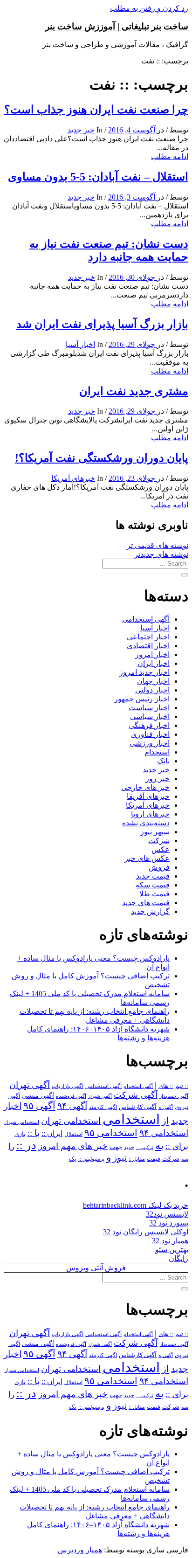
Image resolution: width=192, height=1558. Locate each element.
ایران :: (51, 1133)
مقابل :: (137, 1159)
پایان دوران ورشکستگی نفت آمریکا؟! (101, 458)
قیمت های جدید (146, 903)
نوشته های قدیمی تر (157, 545)
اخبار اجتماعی (148, 637)
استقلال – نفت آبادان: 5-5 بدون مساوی (98, 177)
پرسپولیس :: (91, 1159)
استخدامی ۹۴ (163, 1133)
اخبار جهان (153, 681)
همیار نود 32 (170, 1241)
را (11, 1146)
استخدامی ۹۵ (110, 1133)
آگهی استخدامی (146, 619)
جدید (129, 1147)
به (159, 1145)
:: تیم (181, 1086)
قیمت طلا (154, 894)
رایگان (178, 1258)
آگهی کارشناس (138, 1107)
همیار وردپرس (80, 1550)
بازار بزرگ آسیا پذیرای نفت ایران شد (102, 324)
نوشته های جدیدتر (161, 554)
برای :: (176, 1146)
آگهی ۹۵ (39, 1106)
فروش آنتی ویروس (96, 1268)
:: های (165, 1086)
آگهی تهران (29, 1085)
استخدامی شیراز (21, 1122)
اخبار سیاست (149, 708)
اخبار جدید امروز (144, 672)
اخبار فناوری (150, 734)
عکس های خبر (147, 858)
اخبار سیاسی (150, 716)
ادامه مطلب (169, 156)
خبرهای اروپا (150, 814)
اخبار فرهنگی (149, 725)
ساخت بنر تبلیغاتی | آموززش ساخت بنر (116, 26)
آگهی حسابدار (173, 1096)
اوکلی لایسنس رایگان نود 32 (145, 1232)
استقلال (73, 1134)
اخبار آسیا (80, 344)
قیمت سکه (153, 885)
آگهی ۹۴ (72, 1106)
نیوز (120, 1158)
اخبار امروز (152, 654)
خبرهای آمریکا (73, 478)
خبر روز (157, 778)
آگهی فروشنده (71, 1096)
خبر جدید (81, 130)
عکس (160, 849)
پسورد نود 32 (168, 1223)
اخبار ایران (153, 663)
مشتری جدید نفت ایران (133, 391)
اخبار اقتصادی (148, 646)
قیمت (153, 1159)
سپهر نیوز (155, 832)
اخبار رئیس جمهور (142, 699)
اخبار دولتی (152, 690)
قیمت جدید (153, 876)
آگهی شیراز (100, 1096)
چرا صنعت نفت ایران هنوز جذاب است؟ (96, 110)
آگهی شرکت (136, 1095)
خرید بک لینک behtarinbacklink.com (135, 1205)
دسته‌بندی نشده (146, 823)
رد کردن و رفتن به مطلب (149, 8)
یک (72, 1158)
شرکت (159, 841)
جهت (116, 1147)
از (165, 1120)
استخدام (157, 752)
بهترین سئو (171, 1249)
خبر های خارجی (145, 787)
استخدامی (131, 1119)
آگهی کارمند (103, 1107)
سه (184, 1159)
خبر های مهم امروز (73, 1146)
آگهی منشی (38, 1095)
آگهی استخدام (138, 1086)
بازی (20, 1134)
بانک (163, 761)
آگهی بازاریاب (67, 1086)
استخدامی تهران (71, 1121)
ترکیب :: (144, 1147)
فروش (159, 867)
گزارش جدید (150, 911)
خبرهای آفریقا (148, 796)
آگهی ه (165, 1107)
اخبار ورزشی (150, 743)
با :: (33, 1133)
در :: (26, 1145)
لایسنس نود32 (167, 1214)
